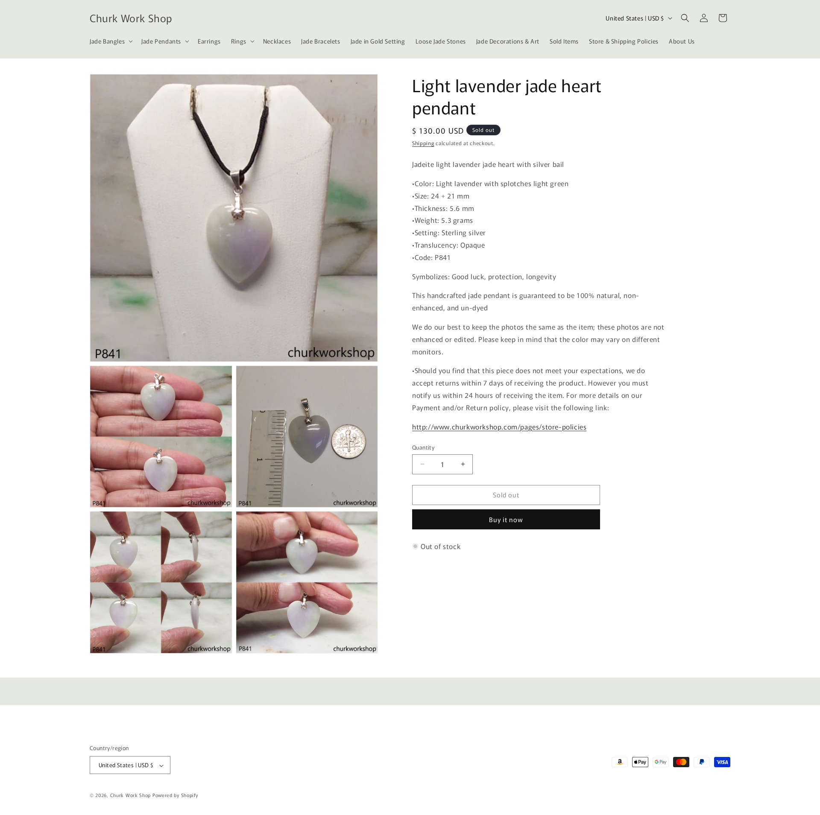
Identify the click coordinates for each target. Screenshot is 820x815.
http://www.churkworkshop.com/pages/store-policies (499, 426)
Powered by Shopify (175, 795)
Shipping (423, 142)
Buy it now (506, 519)
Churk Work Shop (130, 795)
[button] (110, 41)
